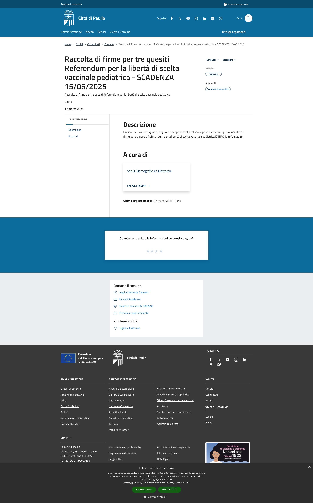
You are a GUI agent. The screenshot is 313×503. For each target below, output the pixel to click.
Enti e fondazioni (70, 406)
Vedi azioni (228, 60)
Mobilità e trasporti (119, 430)
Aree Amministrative (72, 394)
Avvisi (208, 400)
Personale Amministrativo (75, 418)
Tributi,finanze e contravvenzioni (175, 400)
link (187, 482)
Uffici (63, 400)
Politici (64, 412)
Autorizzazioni (165, 418)
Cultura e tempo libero (121, 394)
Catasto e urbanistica (120, 418)
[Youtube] (187, 18)
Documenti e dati (70, 424)
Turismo (113, 424)
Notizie (209, 389)
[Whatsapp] (219, 18)
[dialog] (156, 483)
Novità (79, 44)
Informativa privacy (168, 453)
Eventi (209, 422)
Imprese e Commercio (121, 406)
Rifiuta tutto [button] (169, 489)
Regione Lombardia (71, 4)
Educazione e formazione (171, 388)
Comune (109, 44)
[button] (156, 497)
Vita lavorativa (117, 400)
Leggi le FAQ (116, 459)
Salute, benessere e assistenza (174, 412)
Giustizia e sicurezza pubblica (173, 394)
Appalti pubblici (117, 412)
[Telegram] (211, 18)
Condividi (211, 60)
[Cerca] (248, 18)
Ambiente (162, 406)
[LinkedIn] (203, 18)
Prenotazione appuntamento (125, 447)
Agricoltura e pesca (167, 424)
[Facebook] (170, 18)
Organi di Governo (71, 389)
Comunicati (93, 44)
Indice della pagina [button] (77, 119)
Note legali (163, 459)
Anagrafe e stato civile (121, 389)
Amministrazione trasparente (173, 447)
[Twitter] (178, 18)
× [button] (309, 467)
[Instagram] (195, 18)
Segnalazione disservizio (122, 453)
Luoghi (209, 417)
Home (68, 44)
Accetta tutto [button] (144, 489)
